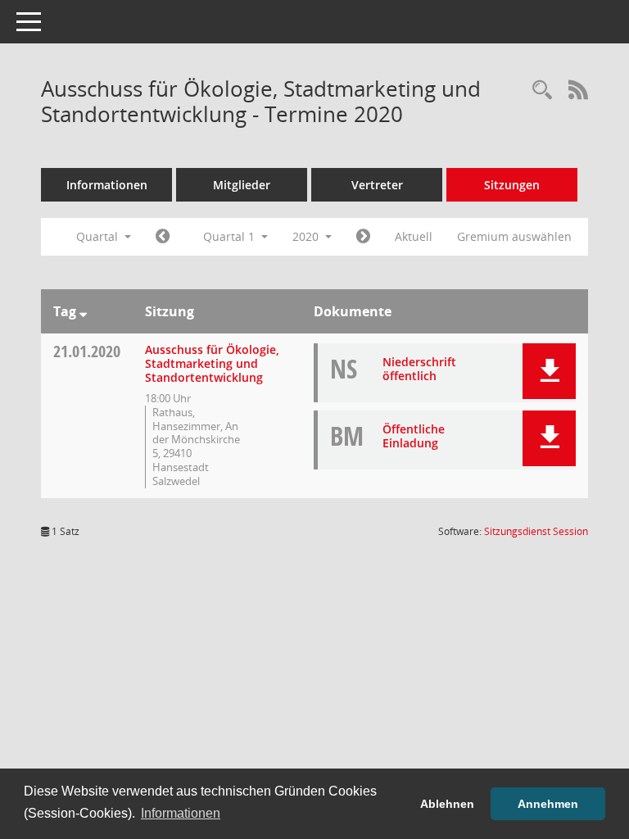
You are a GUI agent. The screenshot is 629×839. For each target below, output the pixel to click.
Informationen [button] (180, 813)
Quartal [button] (98, 236)
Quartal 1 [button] (230, 236)
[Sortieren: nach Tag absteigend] (83, 311)
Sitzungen (512, 185)
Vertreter (377, 185)
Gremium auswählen (514, 236)
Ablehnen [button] (447, 803)
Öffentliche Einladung (413, 436)
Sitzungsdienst (536, 531)
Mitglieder (241, 185)
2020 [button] (307, 236)
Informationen (106, 185)
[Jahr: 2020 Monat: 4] (363, 237)
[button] (549, 371)
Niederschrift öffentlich (419, 368)
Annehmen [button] (548, 803)
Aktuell (413, 236)
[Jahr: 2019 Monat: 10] (162, 237)
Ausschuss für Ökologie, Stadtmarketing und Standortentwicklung (212, 363)
